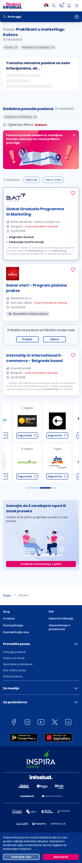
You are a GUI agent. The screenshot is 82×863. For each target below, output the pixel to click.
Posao (7, 595)
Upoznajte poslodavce (18, 664)
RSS (51, 612)
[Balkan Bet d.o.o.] (16, 422)
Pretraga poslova (14, 652)
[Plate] (61, 5)
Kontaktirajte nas (16, 632)
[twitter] (55, 722)
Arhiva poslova (12, 676)
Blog (6, 612)
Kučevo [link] (24, 595)
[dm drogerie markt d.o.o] (46, 463)
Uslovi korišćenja (61, 618)
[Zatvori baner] (74, 135)
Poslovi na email (13, 658)
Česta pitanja (13, 625)
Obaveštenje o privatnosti (59, 627)
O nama (8, 618)
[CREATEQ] (46, 422)
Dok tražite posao (14, 670)
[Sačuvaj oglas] (73, 193)
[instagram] (27, 722)
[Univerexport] (16, 463)
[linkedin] (68, 722)
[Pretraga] (54, 5)
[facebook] (14, 722)
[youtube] (41, 722)
